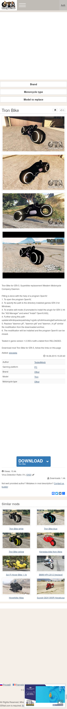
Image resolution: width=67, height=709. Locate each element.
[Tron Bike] (33, 134)
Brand (33, 84)
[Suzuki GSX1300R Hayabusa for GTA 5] (50, 586)
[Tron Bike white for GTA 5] (16, 517)
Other (37, 372)
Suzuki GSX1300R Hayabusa (51, 597)
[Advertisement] (33, 46)
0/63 (29, 474)
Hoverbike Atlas (16, 597)
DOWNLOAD (30, 461)
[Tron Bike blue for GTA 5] (50, 517)
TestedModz (40, 362)
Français (20, 684)
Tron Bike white (16, 528)
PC (35, 367)
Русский (7, 684)
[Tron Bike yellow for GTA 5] (16, 540)
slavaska (13, 352)
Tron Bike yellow (16, 551)
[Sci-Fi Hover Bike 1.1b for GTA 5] (16, 563)
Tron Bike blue (50, 528)
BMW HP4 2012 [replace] (51, 574)
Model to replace (33, 99)
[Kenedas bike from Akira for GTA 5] (50, 540)
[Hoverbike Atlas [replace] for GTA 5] (16, 586)
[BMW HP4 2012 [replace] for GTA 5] (50, 563)
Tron (36, 377)
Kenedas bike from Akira (50, 551)
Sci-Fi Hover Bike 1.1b (16, 574)
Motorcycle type (33, 92)
